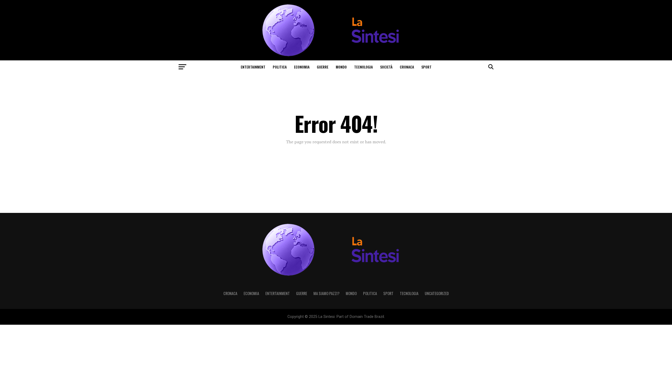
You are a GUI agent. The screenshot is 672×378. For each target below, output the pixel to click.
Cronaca (407, 67)
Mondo (341, 67)
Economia (301, 67)
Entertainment (253, 67)
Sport (426, 67)
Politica (280, 67)
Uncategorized (437, 293)
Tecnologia (363, 67)
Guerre (322, 67)
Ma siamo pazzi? (326, 293)
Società (386, 67)
